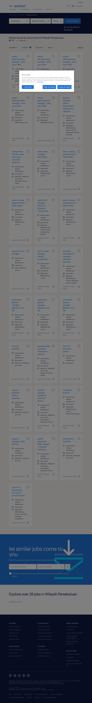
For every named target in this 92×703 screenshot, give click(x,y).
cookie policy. (40, 82)
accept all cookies (64, 87)
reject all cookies (49, 87)
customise (27, 87)
